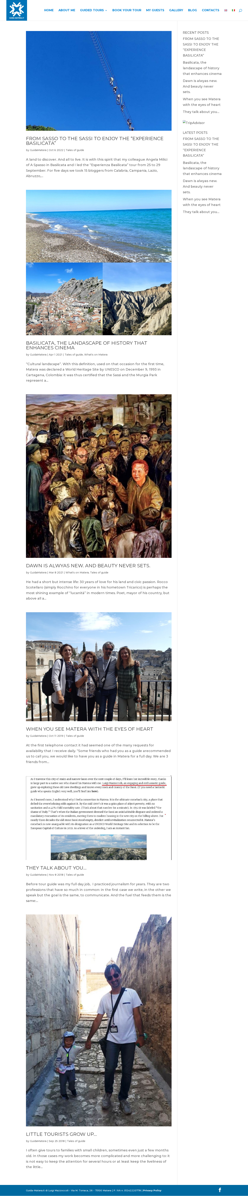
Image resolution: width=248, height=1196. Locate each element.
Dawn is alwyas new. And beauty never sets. (88, 566)
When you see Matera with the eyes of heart (89, 729)
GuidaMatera (38, 150)
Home (49, 10)
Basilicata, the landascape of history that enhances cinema (86, 345)
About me (66, 10)
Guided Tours (92, 10)
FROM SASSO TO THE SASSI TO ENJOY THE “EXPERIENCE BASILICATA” (95, 141)
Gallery (176, 10)
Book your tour (126, 10)
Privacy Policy (152, 1190)
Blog (192, 10)
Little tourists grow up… (61, 1134)
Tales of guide (75, 150)
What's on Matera (95, 354)
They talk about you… (56, 868)
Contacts (210, 10)
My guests (155, 10)
